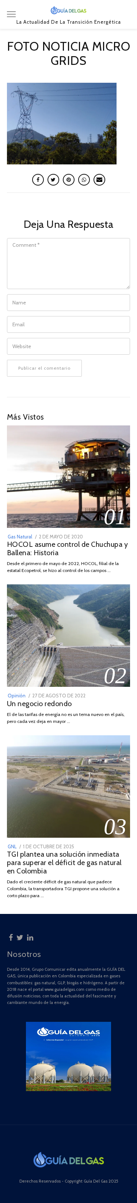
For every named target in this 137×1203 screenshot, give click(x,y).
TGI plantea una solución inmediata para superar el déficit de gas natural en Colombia (64, 862)
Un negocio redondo (39, 703)
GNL (12, 846)
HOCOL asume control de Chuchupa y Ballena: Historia (67, 548)
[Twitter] (20, 936)
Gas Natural (20, 537)
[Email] (99, 180)
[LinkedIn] (30, 936)
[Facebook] (11, 936)
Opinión (17, 695)
